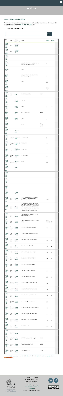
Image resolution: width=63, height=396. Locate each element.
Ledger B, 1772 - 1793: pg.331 (6, 57)
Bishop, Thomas (16, 107)
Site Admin (32, 388)
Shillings (52, 40)
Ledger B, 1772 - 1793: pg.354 (6, 82)
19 (43, 356)
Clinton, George (16, 193)
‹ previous (15, 356)
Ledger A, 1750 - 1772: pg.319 (6, 94)
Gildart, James (16, 168)
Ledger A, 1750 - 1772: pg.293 (6, 45)
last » (53, 356)
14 (30, 356)
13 (27, 356)
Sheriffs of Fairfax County (17, 45)
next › (48, 356)
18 (40, 356)
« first (10, 356)
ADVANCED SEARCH (26, 24)
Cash (16, 94)
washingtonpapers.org (32, 385)
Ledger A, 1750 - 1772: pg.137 (6, 125)
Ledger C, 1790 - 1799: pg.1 (6, 131)
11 (22, 356)
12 (25, 356)
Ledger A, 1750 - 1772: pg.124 (6, 106)
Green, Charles (16, 100)
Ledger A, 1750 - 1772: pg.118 (6, 100)
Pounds (47, 40)
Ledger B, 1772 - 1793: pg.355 (6, 88)
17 (38, 356)
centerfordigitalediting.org (32, 387)
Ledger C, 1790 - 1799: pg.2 (6, 193)
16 (35, 356)
